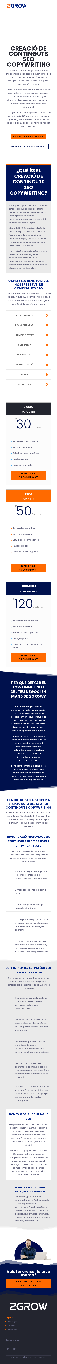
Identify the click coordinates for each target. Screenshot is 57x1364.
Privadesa (12, 1329)
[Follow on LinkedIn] (8, 1348)
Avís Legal (12, 1321)
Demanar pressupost (28, 146)
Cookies (12, 1325)
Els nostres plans (28, 136)
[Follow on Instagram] (14, 1348)
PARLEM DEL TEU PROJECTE (28, 1283)
